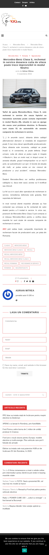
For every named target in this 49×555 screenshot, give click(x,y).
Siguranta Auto (36, 56)
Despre (25, 2)
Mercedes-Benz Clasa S (13, 250)
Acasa (5, 45)
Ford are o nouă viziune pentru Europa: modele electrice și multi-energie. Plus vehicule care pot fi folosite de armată (23, 440)
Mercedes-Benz (19, 45)
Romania (25, 56)
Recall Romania (10, 263)
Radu (5, 498)
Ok (24, 550)
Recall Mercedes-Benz (13, 254)
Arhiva (32, 2)
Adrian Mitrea (27, 71)
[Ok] (45, 545)
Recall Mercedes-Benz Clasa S (16, 259)
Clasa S (7, 245)
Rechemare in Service (30, 263)
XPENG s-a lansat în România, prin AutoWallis (22, 424)
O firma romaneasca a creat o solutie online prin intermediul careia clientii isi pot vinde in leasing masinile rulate (24, 472)
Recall (30, 250)
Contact (17, 2)
